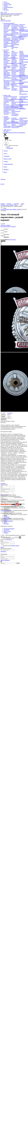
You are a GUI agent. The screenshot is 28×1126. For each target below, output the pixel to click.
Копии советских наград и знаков (14, 68)
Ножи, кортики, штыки (7, 54)
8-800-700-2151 (7, 129)
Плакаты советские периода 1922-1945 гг (17, 86)
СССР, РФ (6, 530)
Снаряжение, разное (22, 125)
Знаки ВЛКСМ (7, 74)
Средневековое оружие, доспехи (7, 98)
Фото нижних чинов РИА (15, 42)
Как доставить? (12, 226)
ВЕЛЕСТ (9, 539)
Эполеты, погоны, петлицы (15, 35)
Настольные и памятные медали (16, 65)
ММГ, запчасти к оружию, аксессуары (7, 27)
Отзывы (6, 519)
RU (1, 184)
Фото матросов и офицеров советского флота (22, 72)
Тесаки (17, 104)
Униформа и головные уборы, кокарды (7, 120)
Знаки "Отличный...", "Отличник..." (7, 83)
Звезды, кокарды (15, 80)
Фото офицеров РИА (15, 44)
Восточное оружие (6, 105)
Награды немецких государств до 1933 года (7, 112)
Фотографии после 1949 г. (23, 66)
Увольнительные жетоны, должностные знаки (17, 31)
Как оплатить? (4, 226)
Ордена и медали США (7, 126)
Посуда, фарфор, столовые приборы (21, 53)
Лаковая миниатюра (23, 56)
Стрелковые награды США (15, 126)
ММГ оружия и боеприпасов (7, 57)
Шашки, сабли (6, 52)
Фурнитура (19, 75)
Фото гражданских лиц (14, 47)
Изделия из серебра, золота (22, 26)
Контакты (6, 523)
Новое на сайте (7, 518)
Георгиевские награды (14, 25)
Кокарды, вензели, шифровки (8, 45)
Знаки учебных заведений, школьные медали (14, 60)
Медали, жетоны (15, 29)
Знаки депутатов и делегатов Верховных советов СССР (14, 55)
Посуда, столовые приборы (23, 28)
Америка (6, 532)
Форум (5, 522)
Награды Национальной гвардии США (15, 124)
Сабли (9, 106)
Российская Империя (9, 528)
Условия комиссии (8, 521)
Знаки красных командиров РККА (8, 72)
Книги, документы (15, 40)
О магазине (6, 517)
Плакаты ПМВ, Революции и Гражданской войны (8, 38)
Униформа (18, 108)
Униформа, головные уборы (8, 42)
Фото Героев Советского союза (22, 69)
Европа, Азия (7, 531)
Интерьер (9, 107)
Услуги (5, 515)
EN (3, 184)
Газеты (24, 91)
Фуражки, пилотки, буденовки (7, 62)
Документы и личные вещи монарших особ (9, 101)
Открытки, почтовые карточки (23, 38)
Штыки (18, 106)
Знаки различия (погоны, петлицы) (15, 73)
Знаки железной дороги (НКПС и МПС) (7, 78)
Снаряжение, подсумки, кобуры (16, 78)
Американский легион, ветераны (23, 119)
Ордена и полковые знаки (15, 27)
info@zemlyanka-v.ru (6, 510)
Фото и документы (15, 114)
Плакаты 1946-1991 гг (14, 89)
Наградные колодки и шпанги (14, 98)
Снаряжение (22, 96)
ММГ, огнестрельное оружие (17, 107)
